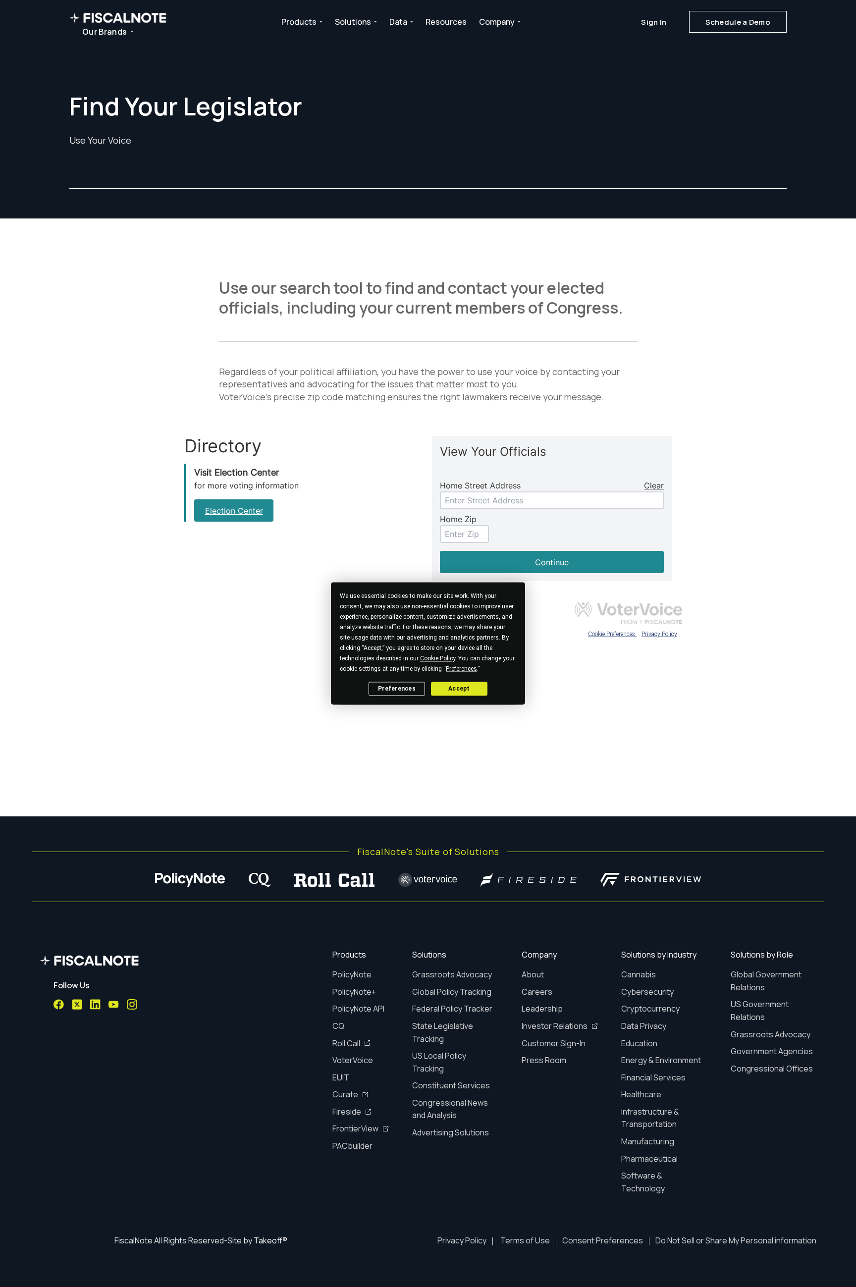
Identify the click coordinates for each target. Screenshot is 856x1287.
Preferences (397, 688)
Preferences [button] (461, 668)
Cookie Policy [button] (437, 658)
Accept (459, 688)
